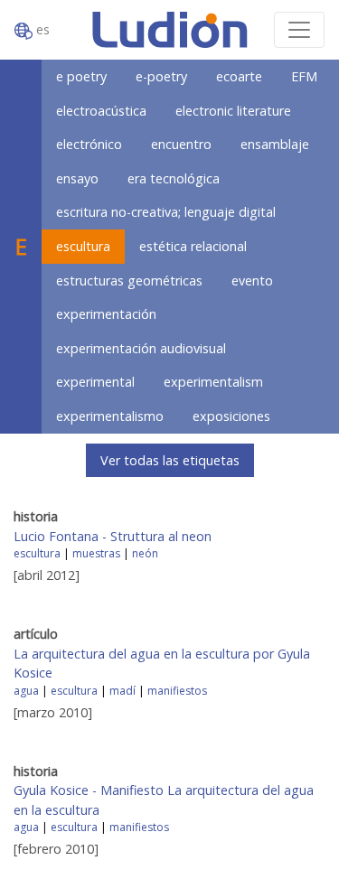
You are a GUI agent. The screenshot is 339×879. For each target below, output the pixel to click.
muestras (96, 553)
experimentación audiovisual (141, 348)
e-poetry (161, 76)
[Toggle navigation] (299, 30)
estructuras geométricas (129, 280)
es (41, 29)
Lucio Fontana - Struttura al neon (113, 536)
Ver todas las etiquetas (170, 460)
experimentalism (213, 381)
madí (122, 690)
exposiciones (231, 416)
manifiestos (177, 690)
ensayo (77, 178)
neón (145, 553)
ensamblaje (274, 144)
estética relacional (193, 246)
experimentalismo (110, 416)
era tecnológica (173, 178)
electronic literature (233, 110)
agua (26, 690)
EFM (304, 76)
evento (252, 280)
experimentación (106, 314)
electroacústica (101, 110)
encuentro (181, 144)
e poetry (81, 76)
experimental (95, 381)
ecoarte (239, 76)
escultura (83, 246)
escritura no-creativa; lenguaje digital (166, 211)
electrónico (89, 144)
